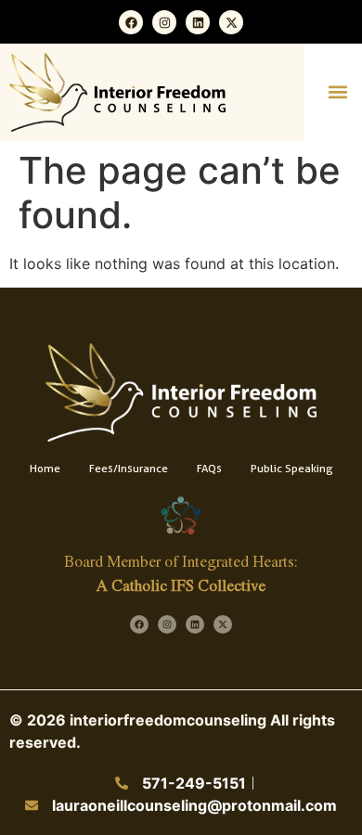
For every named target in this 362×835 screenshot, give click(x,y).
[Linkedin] (198, 22)
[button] (337, 92)
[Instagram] (164, 22)
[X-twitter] (231, 22)
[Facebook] (131, 22)
